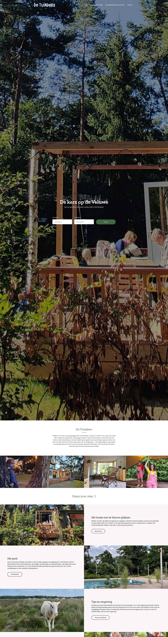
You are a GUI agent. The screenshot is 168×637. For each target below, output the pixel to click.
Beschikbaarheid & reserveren (115, 5)
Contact (130, 5)
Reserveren (98, 531)
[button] (2, 472)
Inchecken (55, 217)
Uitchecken (77, 217)
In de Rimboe (15, 574)
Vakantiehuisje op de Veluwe (94, 5)
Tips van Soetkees (100, 617)
